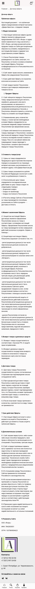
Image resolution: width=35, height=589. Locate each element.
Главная (4, 9)
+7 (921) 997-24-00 (8, 560)
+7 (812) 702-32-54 (8, 558)
